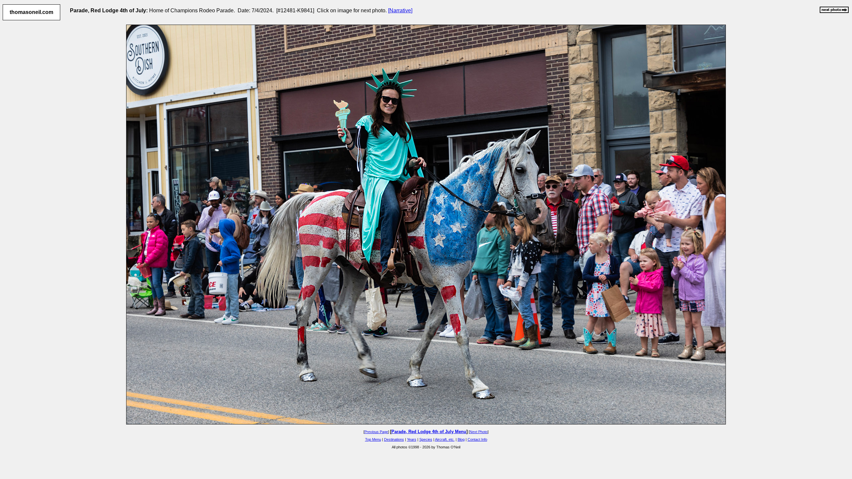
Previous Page (376, 432)
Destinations (394, 439)
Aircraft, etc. (445, 439)
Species (425, 439)
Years (411, 439)
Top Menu (373, 439)
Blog (461, 439)
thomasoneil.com (31, 12)
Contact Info (477, 439)
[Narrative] (400, 10)
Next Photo (479, 432)
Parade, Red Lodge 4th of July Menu (428, 431)
